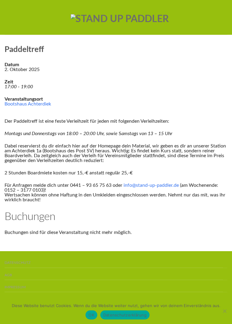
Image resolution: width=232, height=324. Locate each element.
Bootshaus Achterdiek (28, 104)
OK (91, 315)
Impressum (15, 287)
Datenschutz (18, 262)
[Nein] (224, 311)
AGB (8, 275)
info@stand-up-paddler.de (151, 185)
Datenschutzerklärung (125, 315)
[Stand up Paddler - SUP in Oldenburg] (119, 17)
